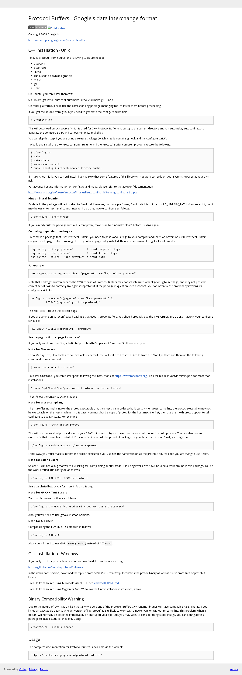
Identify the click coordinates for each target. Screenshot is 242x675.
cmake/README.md (106, 583)
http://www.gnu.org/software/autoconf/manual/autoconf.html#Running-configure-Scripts (82, 192)
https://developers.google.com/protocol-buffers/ (57, 40)
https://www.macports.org (131, 376)
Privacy (33, 669)
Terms (44, 669)
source (234, 669)
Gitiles (22, 669)
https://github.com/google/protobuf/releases (55, 567)
